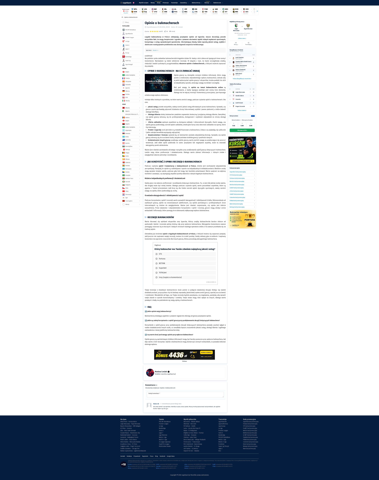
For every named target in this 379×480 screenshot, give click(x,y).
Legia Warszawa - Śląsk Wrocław (130, 424)
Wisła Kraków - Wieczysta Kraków (130, 442)
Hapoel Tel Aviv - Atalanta (191, 451)
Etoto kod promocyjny (249, 444)
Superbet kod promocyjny (251, 421)
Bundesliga (162, 428)
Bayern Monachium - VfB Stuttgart (130, 426)
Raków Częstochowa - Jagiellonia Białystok (133, 451)
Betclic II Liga (163, 439)
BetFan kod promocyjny (250, 433)
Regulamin (145, 456)
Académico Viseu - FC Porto (128, 444)
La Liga (161, 426)
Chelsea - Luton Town (190, 437)
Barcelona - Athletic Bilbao (192, 421)
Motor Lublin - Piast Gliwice (128, 439)
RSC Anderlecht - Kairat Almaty (193, 444)
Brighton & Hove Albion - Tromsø (193, 433)
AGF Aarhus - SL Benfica (191, 448)
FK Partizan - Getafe (189, 426)
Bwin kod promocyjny (249, 448)
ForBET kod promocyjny (250, 428)
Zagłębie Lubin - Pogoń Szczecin (130, 446)
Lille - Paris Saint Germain (128, 430)
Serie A (161, 430)
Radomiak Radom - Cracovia (128, 435)
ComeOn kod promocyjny (250, 442)
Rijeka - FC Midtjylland (190, 430)
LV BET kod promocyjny (250, 435)
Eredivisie (221, 444)
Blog (156, 456)
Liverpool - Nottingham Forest (129, 437)
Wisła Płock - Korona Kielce (128, 421)
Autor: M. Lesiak (177, 27)
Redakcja (129, 456)
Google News (171, 456)
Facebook (162, 456)
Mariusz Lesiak (161, 372)
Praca (151, 456)
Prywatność (137, 456)
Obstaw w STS (242, 130)
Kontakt (122, 456)
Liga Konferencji (223, 424)
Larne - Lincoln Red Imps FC (192, 428)
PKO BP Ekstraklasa (164, 421)
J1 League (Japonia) (164, 442)
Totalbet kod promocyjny (250, 437)
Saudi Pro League (164, 444)
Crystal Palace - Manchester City (130, 433)
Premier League (163, 424)
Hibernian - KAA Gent (190, 424)
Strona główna (122, 17)
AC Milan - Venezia (126, 428)
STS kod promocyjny (249, 426)
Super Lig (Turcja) (224, 446)
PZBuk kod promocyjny (250, 439)
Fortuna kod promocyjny (250, 424)
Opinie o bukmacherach (130, 17)
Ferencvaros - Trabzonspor (192, 442)
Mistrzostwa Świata (164, 446)
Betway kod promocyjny (250, 446)
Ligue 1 (161, 433)
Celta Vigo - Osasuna (190, 435)
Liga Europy (222, 426)
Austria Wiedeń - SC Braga (191, 446)
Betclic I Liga (163, 437)
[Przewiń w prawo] (256, 11)
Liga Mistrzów (163, 435)
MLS (220, 451)
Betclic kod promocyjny (250, 430)
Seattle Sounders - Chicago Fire (129, 448)
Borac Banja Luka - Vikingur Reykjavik (194, 439)
